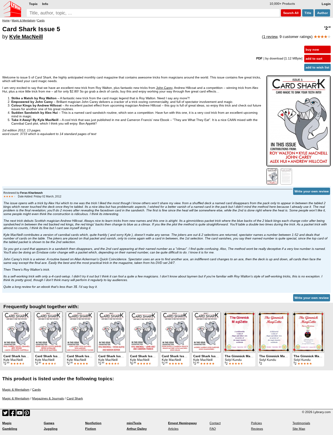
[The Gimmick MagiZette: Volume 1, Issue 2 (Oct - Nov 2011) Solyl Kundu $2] (274, 332)
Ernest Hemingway (182, 423)
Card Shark (75, 398)
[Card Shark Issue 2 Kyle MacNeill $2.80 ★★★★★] (111, 332)
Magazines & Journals (48, 398)
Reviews (257, 428)
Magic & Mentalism (15, 389)
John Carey (164, 88)
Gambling (9, 428)
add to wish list (317, 67)
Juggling (51, 428)
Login (326, 4)
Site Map (298, 428)
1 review (270, 37)
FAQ (213, 428)
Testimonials (301, 423)
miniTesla (134, 423)
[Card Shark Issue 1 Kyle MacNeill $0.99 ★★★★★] (143, 332)
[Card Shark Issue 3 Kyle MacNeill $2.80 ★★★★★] (48, 332)
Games (49, 423)
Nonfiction (93, 423)
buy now (312, 49)
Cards (36, 389)
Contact (215, 423)
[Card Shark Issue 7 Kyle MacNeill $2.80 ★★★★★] (206, 332)
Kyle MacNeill (26, 37)
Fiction (90, 428)
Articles (173, 428)
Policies (256, 423)
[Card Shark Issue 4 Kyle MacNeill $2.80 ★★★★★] (16, 332)
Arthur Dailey (137, 428)
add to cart (314, 58)
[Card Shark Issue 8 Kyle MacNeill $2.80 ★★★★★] (175, 332)
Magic (7, 423)
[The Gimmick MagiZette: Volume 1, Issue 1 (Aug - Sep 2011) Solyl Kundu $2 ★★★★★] (239, 332)
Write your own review (311, 191)
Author (322, 13)
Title (308, 13)
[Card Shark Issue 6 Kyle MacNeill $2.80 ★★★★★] (80, 332)
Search (290, 13)
